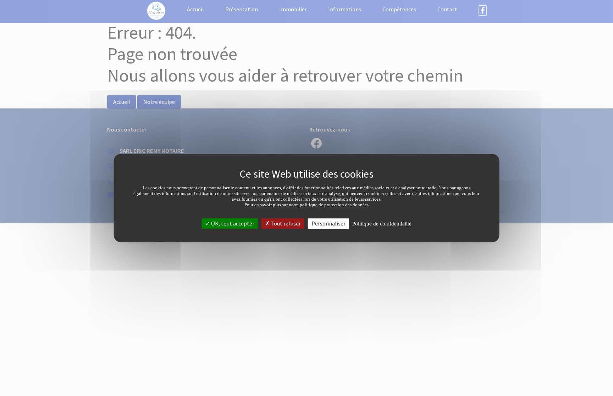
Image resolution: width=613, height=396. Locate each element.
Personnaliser (328, 223)
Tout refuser (285, 223)
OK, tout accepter (232, 223)
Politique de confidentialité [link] (382, 224)
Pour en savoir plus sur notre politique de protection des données (306, 204)
